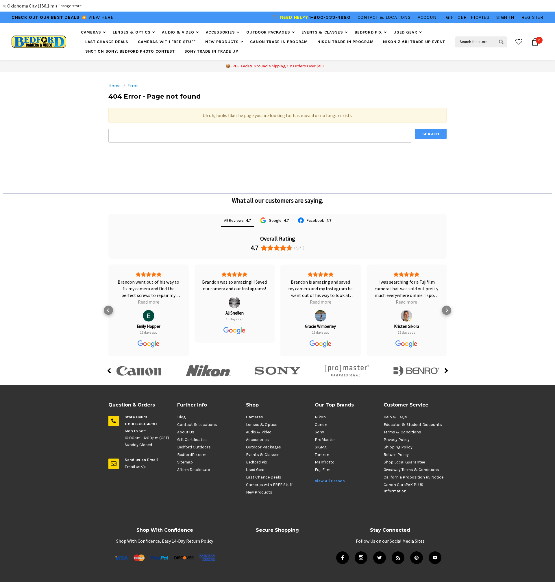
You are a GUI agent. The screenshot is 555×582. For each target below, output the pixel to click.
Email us (133, 466)
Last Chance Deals (106, 41)
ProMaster (325, 439)
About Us (185, 432)
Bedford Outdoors (194, 447)
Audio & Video (178, 32)
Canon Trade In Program (279, 41)
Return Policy (396, 454)
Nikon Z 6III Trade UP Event (414, 41)
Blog (181, 417)
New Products (221, 41)
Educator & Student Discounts (413, 424)
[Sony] (277, 370)
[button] (108, 310)
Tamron (322, 454)
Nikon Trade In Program (345, 41)
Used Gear (405, 32)
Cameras (91, 32)
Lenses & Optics (132, 32)
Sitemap (185, 462)
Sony (319, 432)
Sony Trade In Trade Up (211, 51)
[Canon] (138, 370)
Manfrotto (324, 462)
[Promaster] (347, 370)
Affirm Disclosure (193, 469)
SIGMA (321, 447)
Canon (321, 424)
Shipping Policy (398, 447)
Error (132, 85)
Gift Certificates (192, 439)
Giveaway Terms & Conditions (411, 469)
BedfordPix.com (191, 454)
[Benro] (416, 370)
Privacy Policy (397, 439)
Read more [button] (148, 302)
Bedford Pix (368, 32)
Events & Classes (322, 32)
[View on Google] (148, 316)
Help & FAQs (395, 417)
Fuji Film (322, 469)
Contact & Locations (384, 17)
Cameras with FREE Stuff (167, 41)
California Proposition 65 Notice (413, 477)
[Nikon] (208, 370)
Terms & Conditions (402, 432)
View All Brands (330, 480)
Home (114, 85)
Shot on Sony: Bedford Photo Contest (130, 51)
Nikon (320, 417)
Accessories (220, 32)
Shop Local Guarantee (404, 462)
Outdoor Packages (268, 32)
